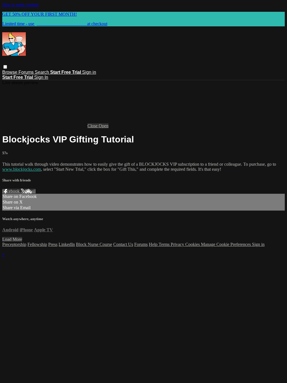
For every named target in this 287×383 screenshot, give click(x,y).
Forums (26, 72)
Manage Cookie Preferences (226, 244)
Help (154, 244)
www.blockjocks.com (21, 169)
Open (103, 125)
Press (52, 244)
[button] (5, 67)
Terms (165, 244)
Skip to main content (20, 4)
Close (93, 125)
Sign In (41, 77)
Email (30, 191)
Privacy (178, 244)
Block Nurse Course (94, 244)
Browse (10, 72)
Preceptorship (14, 244)
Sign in (89, 72)
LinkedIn (67, 244)
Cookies (193, 244)
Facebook (11, 191)
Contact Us (123, 244)
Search (42, 72)
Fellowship (37, 244)
